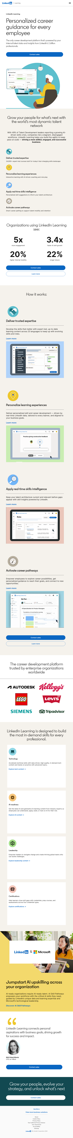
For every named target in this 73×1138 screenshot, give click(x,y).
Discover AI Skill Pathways (18, 1006)
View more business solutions (37, 1112)
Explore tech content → (17, 769)
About (36, 1117)
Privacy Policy (36, 1120)
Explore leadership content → (19, 861)
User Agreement (36, 1124)
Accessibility (36, 1126)
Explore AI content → (16, 815)
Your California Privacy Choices (36, 1122)
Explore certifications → (17, 906)
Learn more (11, 338)
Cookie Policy (36, 1119)
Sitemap (36, 1128)
